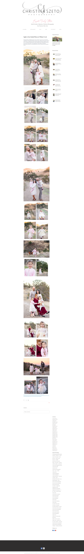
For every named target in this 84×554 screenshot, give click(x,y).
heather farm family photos (56, 516)
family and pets (58, 491)
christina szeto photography (56, 469)
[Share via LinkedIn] (28, 400)
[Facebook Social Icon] (41, 548)
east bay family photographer (56, 481)
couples (58, 470)
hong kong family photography (56, 524)
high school (54, 517)
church (53, 470)
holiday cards (54, 520)
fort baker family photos (55, 503)
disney (57, 477)
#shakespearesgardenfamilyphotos (57, 454)
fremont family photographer (56, 509)
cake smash (56, 462)
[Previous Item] (53, 38)
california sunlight (55, 463)
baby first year (58, 458)
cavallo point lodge (55, 466)
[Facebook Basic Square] (52, 530)
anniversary (57, 455)
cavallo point (60, 463)
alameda (53, 455)
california (60, 462)
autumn (60, 455)
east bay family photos (55, 484)
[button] (46, 29)
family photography (55, 498)
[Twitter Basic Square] (54, 530)
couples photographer (55, 473)
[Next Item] (60, 38)
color (55, 470)
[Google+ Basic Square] (55, 530)
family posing (54, 502)
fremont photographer (55, 513)
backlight (57, 459)
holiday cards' (59, 520)
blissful (53, 462)
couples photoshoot (55, 476)
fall (52, 491)
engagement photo (55, 487)
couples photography (55, 474)
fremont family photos (55, 510)
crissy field (60, 476)
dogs (58, 480)
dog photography (54, 480)
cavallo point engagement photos (57, 465)
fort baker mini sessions (55, 505)
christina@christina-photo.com (29, 553)
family (55, 491)
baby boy (53, 458)
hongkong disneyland (59, 525)
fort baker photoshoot (55, 506)
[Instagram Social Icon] (44, 548)
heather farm (54, 514)
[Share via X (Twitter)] (26, 400)
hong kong (60, 521)
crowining (53, 477)
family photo (54, 492)
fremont (60, 506)
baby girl (53, 459)
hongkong (53, 525)
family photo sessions (55, 495)
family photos (54, 499)
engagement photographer (56, 488)
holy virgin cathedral (55, 521)
